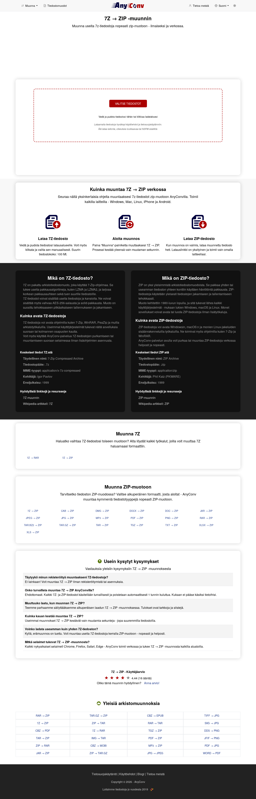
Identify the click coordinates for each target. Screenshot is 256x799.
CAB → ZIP (67, 511)
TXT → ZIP (171, 525)
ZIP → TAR (98, 723)
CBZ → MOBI (99, 745)
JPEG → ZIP (33, 518)
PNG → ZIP (171, 518)
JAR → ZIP (206, 511)
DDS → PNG (211, 730)
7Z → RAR (33, 457)
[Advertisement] (128, 158)
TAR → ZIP (102, 525)
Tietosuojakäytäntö (104, 774)
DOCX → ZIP (136, 511)
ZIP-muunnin (147, 397)
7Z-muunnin (31, 397)
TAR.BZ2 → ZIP (33, 525)
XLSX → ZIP (206, 525)
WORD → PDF (212, 753)
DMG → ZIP (102, 511)
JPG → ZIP (67, 518)
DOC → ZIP (171, 511)
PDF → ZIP (137, 518)
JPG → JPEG (155, 753)
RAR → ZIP (206, 518)
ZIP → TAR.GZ (98, 753)
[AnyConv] (128, 5)
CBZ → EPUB (155, 715)
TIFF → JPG (211, 715)
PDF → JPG (212, 745)
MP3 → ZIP (102, 518)
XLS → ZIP (33, 532)
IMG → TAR (98, 738)
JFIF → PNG (211, 738)
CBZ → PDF (42, 730)
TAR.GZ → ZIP (67, 525)
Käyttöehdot (127, 774)
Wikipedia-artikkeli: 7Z (38, 403)
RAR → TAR (155, 723)
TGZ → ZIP (137, 525)
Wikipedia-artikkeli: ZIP (153, 403)
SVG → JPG (212, 723)
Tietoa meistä (156, 774)
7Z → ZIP (67, 457)
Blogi (140, 774)
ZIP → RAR (42, 745)
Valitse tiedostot (128, 103)
